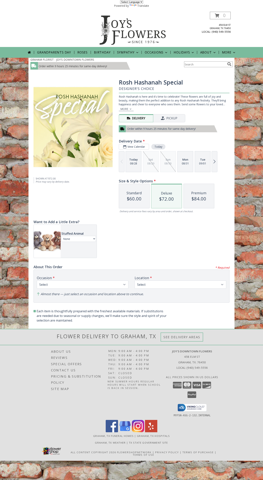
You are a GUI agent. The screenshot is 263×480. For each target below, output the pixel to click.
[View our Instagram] (138, 431)
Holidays (182, 52)
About (206, 52)
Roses (82, 52)
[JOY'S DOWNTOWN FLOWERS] (133, 29)
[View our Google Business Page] (125, 431)
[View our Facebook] (112, 431)
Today (158, 146)
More (226, 52)
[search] (229, 64)
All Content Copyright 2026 (93, 452)
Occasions (154, 52)
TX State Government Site (148, 442)
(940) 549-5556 (221, 32)
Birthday (102, 52)
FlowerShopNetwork (134, 452)
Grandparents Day (54, 52)
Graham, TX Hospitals (153, 436)
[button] (220, 15)
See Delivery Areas (181, 337)
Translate (143, 6)
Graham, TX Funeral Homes (113, 436)
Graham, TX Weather (110, 442)
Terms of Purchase (198, 452)
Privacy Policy (167, 452)
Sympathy (126, 52)
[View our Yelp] (151, 431)
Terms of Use (143, 455)
